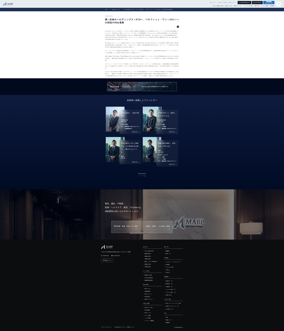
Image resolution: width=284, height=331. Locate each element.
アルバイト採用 (169, 292)
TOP (106, 9)
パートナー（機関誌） (150, 320)
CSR (167, 317)
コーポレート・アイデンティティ (173, 261)
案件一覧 (257, 5)
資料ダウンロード (232, 2)
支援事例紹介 (148, 291)
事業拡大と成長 (148, 275)
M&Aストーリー (238, 5)
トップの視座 (148, 318)
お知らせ (168, 269)
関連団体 (168, 322)
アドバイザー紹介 (248, 5)
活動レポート (169, 319)
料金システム (228, 5)
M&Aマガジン (213, 2)
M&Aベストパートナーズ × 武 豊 (173, 303)
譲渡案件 (168, 251)
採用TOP (168, 281)
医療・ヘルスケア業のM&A (151, 261)
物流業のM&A (148, 264)
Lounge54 (168, 309)
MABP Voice (169, 295)
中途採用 (168, 286)
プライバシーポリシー (106, 327)
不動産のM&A (148, 258)
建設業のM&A (148, 256)
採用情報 (225, 2)
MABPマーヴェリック (171, 306)
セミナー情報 (264, 5)
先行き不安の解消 (149, 277)
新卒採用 (168, 283)
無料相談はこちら (107, 260)
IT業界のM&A (148, 266)
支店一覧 (168, 272)
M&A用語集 (147, 310)
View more (142, 173)
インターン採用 (169, 289)
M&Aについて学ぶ (149, 307)
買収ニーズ (168, 253)
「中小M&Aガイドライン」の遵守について (124, 327)
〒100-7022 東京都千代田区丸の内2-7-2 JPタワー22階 (115, 251)
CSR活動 (219, 2)
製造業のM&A (148, 253)
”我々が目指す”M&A (218, 5)
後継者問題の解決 (149, 280)
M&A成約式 (147, 296)
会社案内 (272, 5)
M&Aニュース (116, 9)
